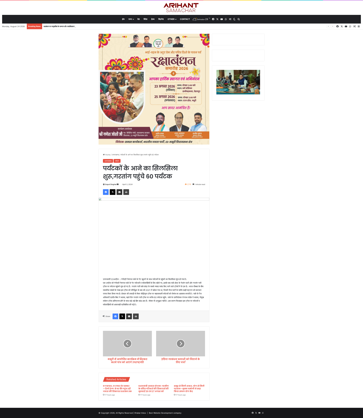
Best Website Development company (165, 413)
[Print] (126, 192)
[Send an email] (118, 184)
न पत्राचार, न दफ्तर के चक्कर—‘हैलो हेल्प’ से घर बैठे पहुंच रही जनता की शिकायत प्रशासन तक (117, 389)
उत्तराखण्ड (115, 155)
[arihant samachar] (181, 8)
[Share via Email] (119, 192)
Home (107, 155)
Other (171, 19)
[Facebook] (106, 192)
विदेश (145, 19)
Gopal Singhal (110, 184)
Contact (185, 19)
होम (123, 19)
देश (138, 19)
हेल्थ (152, 19)
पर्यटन (117, 161)
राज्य (130, 19)
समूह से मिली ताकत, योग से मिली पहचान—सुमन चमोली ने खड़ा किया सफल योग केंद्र (189, 389)
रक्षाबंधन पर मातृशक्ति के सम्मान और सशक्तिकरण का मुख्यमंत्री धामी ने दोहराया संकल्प (71, 26)
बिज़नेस (161, 19)
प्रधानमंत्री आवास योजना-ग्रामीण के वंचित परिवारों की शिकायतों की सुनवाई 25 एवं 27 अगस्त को (153, 389)
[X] (112, 192)
